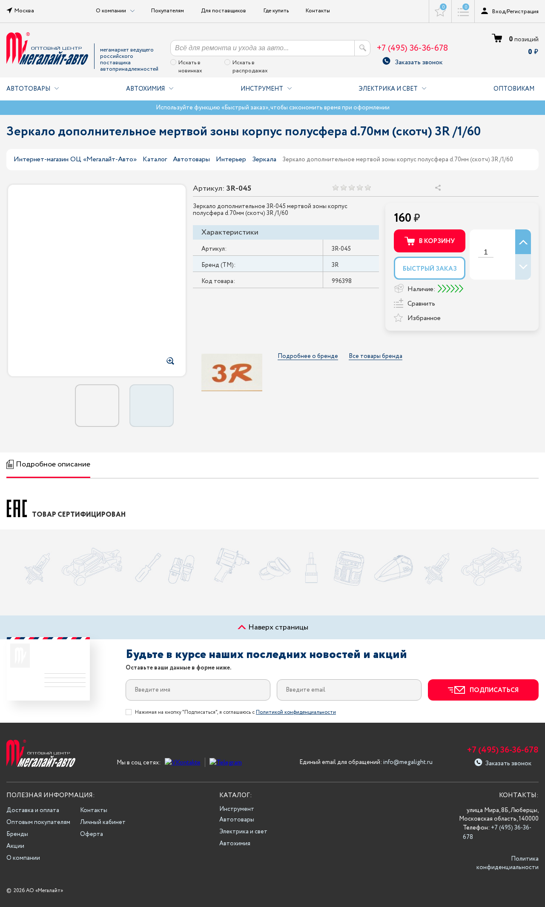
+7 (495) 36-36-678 (412, 48)
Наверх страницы (277, 627)
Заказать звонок (419, 61)
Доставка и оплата (32, 810)
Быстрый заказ (430, 269)
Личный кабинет (103, 822)
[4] (359, 187)
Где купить (276, 10)
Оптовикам (513, 89)
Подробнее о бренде (308, 356)
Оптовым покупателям (38, 822)
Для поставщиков (223, 10)
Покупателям (167, 10)
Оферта (91, 834)
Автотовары (28, 89)
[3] (351, 187)
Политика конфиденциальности (507, 863)
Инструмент (262, 89)
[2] (343, 187)
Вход (498, 11)
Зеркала (264, 159)
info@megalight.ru (408, 762)
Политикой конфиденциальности (296, 712)
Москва (24, 10)
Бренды (17, 834)
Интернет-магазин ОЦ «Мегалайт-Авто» (75, 159)
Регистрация (523, 11)
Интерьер (231, 159)
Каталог (155, 159)
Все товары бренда (375, 356)
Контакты (318, 10)
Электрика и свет (388, 89)
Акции (15, 846)
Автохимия (145, 89)
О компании (23, 858)
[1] (335, 187)
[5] (367, 187)
